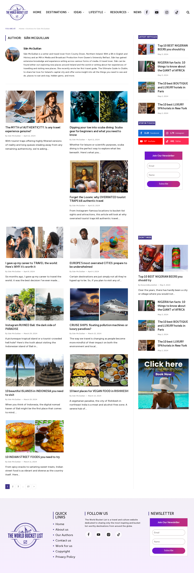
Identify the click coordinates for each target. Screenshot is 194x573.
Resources (118, 12)
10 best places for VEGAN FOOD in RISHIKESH (99, 391)
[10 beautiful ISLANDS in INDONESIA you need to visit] (34, 370)
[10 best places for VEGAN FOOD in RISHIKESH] (99, 370)
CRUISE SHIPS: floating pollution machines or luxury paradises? (99, 326)
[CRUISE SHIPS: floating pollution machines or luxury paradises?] (99, 304)
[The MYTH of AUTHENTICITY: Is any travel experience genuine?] (34, 106)
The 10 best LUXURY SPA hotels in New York (172, 106)
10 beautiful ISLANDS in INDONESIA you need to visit (34, 392)
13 (28, 486)
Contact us (63, 540)
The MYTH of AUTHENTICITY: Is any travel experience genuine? (32, 129)
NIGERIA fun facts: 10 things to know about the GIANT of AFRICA (171, 66)
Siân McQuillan (32, 48)
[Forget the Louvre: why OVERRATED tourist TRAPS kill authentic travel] (99, 176)
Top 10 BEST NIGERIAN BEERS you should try (173, 47)
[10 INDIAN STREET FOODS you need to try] (34, 436)
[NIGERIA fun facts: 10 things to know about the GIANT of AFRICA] (146, 66)
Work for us (63, 546)
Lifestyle (96, 12)
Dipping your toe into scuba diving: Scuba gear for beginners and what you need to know (96, 131)
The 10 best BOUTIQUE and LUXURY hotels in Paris (173, 87)
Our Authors (64, 535)
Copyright (62, 551)
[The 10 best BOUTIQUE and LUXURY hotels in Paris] (146, 87)
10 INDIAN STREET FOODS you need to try (32, 457)
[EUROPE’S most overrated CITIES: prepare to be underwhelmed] (99, 242)
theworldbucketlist (149, 285)
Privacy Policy (65, 557)
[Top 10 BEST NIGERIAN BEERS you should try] (146, 49)
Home (37, 12)
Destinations (56, 12)
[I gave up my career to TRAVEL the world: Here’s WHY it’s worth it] (34, 242)
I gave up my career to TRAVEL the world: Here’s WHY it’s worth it (31, 264)
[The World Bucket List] (17, 12)
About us (61, 529)
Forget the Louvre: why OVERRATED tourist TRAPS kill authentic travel (98, 199)
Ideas (78, 12)
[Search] (187, 12)
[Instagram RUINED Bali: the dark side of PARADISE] (34, 304)
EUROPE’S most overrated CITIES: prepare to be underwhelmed (98, 264)
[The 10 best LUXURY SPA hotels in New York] (146, 108)
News (137, 12)
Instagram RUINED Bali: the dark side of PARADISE (30, 326)
